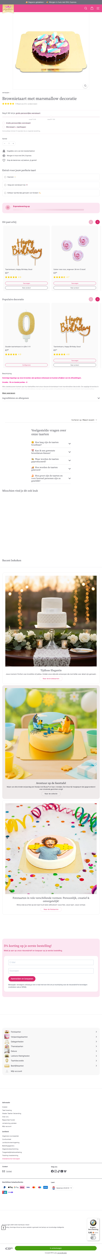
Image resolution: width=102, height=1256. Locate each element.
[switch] (93, 1237)
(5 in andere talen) (30, 104)
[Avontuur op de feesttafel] (51, 733)
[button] (3, 1228)
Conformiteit (6, 1139)
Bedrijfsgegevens (8, 1146)
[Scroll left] (91, 222)
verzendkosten (62, 1253)
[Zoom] (85, 85)
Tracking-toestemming (10, 1155)
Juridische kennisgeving (10, 1142)
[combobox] (84, 420)
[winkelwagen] (92, 8)
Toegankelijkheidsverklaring (12, 1152)
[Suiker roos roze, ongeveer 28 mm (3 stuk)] (75, 254)
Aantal (4, 139)
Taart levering (7, 1110)
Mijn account (6, 1126)
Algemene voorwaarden (10, 1136)
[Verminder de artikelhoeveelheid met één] (4, 143)
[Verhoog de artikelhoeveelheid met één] (13, 143)
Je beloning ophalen (9, 1123)
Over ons (5, 1117)
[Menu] (97, 1219)
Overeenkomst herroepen (11, 1159)
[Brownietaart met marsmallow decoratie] (19, 519)
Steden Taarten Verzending (11, 1113)
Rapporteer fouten (8, 1120)
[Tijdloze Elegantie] (51, 621)
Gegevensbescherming (10, 1149)
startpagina (5, 92)
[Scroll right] (97, 222)
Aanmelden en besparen (22, 978)
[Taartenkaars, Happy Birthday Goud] (26, 254)
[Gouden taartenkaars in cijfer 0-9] (26, 331)
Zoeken (4, 1107)
